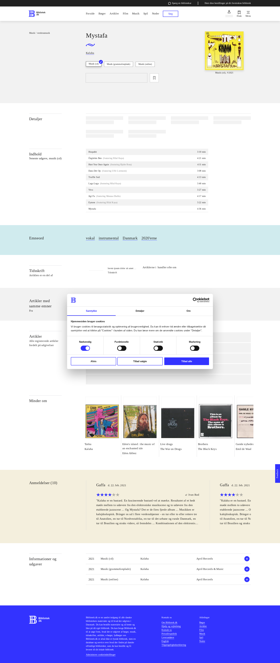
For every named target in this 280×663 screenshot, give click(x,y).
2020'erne (149, 238)
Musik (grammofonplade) (118, 64)
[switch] (121, 348)
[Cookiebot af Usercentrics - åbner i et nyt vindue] (195, 300)
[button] (168, 559)
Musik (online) (145, 64)
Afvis (93, 361)
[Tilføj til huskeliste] (154, 77)
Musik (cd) (94, 64)
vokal (90, 238)
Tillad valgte (140, 361)
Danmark (130, 238)
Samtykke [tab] (91, 310)
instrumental (109, 238)
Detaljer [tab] (140, 310)
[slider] (224, 55)
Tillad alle (186, 361)
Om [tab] (189, 310)
